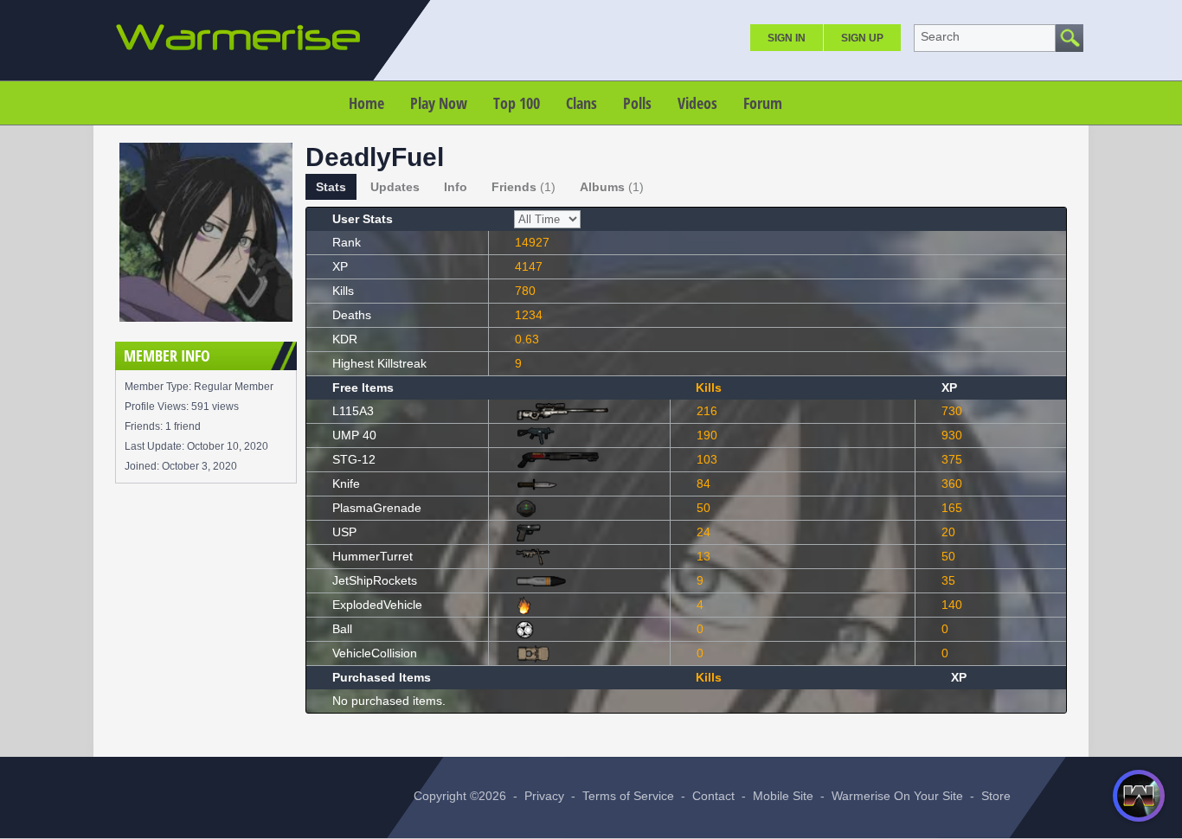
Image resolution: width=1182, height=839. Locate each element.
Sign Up (862, 38)
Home (366, 103)
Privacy (544, 796)
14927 (532, 242)
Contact (713, 796)
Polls (637, 103)
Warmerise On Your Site (897, 796)
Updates (395, 187)
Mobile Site (783, 796)
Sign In (787, 38)
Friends (523, 187)
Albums (612, 187)
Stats (331, 187)
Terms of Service (628, 796)
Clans (581, 103)
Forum (762, 103)
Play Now (438, 103)
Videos (697, 103)
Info (455, 187)
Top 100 (516, 103)
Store (996, 796)
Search (940, 36)
